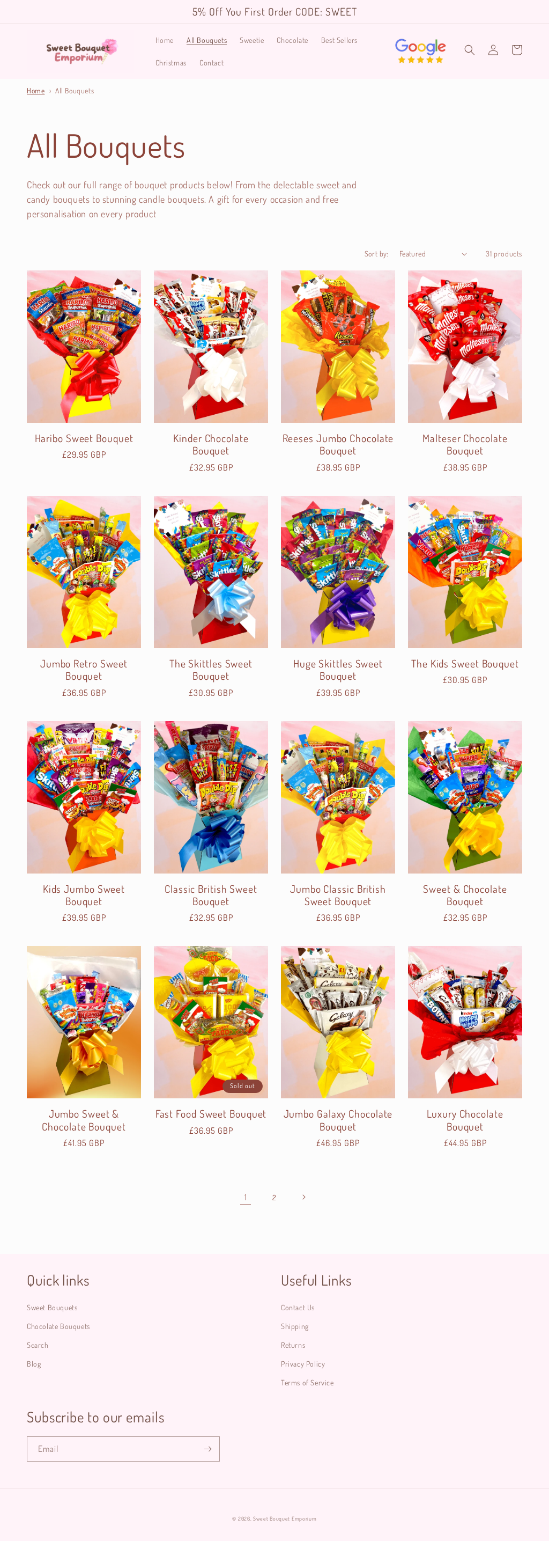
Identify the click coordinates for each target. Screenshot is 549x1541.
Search (38, 1344)
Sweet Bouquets (52, 1307)
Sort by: (377, 253)
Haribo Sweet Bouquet (84, 438)
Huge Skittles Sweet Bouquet (338, 670)
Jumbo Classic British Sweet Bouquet (338, 895)
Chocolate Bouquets (58, 1326)
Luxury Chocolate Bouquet (465, 1120)
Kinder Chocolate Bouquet (210, 444)
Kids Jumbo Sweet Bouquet (84, 895)
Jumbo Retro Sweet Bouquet (84, 670)
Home (35, 90)
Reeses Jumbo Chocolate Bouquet (338, 444)
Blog (34, 1363)
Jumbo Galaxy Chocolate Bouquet (338, 1120)
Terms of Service (307, 1382)
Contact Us (298, 1307)
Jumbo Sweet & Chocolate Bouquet (83, 1120)
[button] (469, 50)
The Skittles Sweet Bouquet (211, 670)
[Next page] (303, 1197)
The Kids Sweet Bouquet (465, 663)
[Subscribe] (207, 1449)
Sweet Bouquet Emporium (284, 1518)
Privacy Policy (303, 1363)
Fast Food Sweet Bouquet (211, 1113)
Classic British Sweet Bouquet (211, 895)
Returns (293, 1344)
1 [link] (245, 1197)
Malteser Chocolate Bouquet (464, 444)
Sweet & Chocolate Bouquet (465, 895)
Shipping (295, 1326)
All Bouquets (74, 90)
